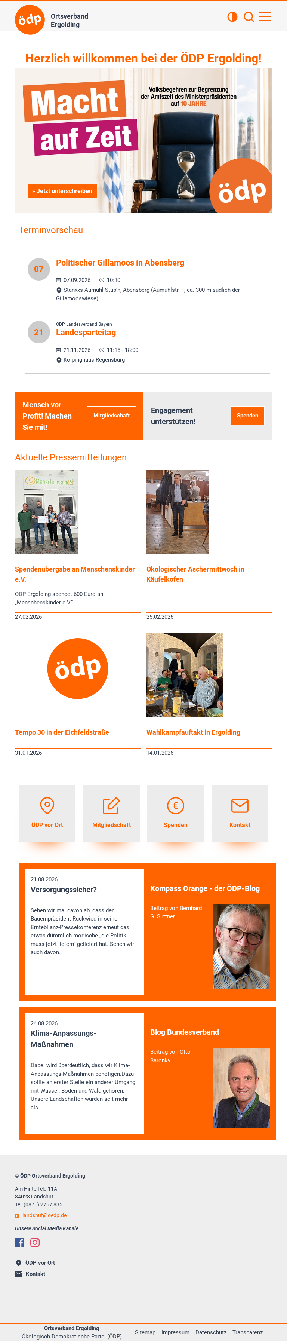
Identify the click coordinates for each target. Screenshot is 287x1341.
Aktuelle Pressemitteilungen (71, 457)
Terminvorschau (51, 230)
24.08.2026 (83, 1065)
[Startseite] (30, 20)
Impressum (175, 1332)
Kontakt (35, 1274)
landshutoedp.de (44, 1215)
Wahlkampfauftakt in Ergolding (193, 732)
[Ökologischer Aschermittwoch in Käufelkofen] (177, 552)
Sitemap (145, 1332)
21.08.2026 (82, 916)
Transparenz (247, 1332)
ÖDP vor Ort (40, 1262)
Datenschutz (210, 1332)
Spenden (247, 415)
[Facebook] (19, 1242)
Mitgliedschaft (111, 415)
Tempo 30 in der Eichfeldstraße (62, 732)
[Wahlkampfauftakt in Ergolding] (184, 715)
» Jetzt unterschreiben (62, 191)
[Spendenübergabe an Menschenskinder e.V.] (46, 552)
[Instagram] (35, 1242)
